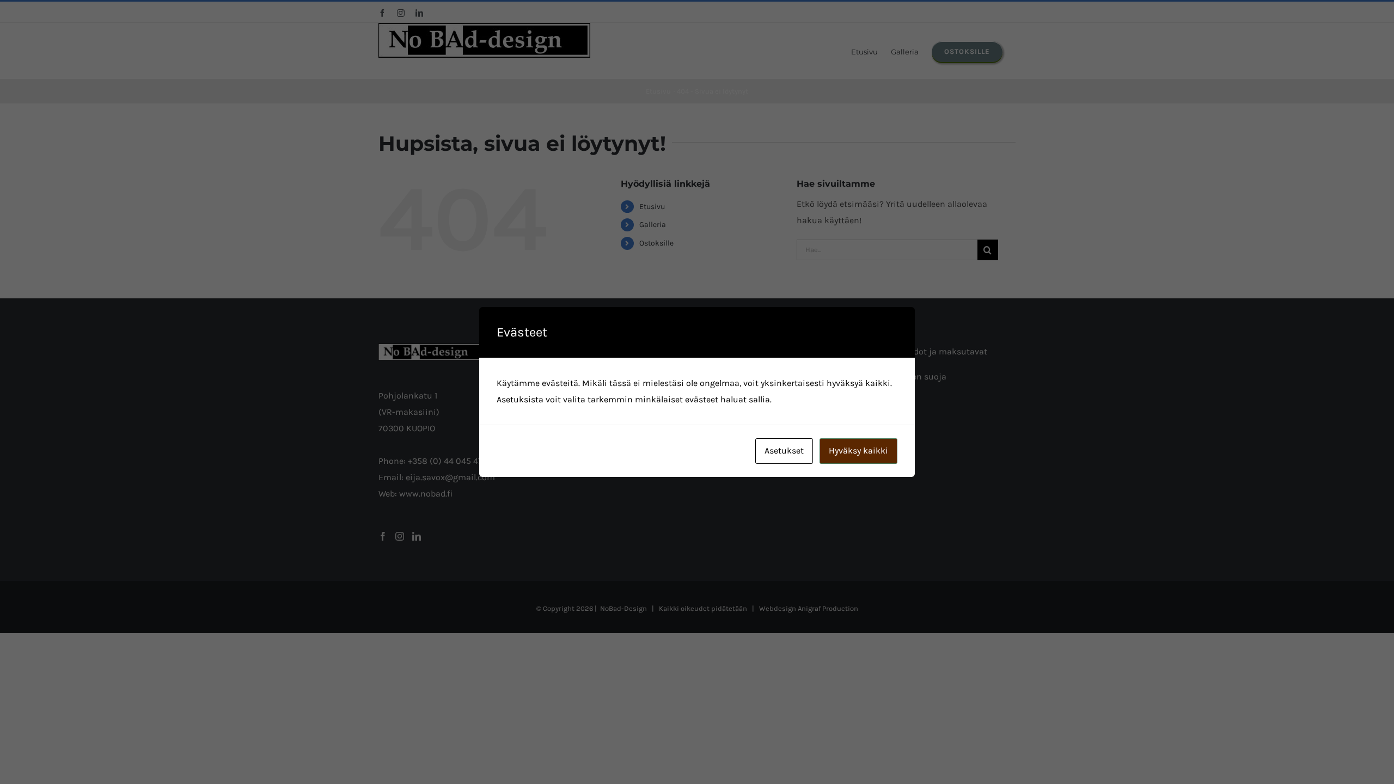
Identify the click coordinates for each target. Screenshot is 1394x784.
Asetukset (784, 450)
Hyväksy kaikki (858, 450)
